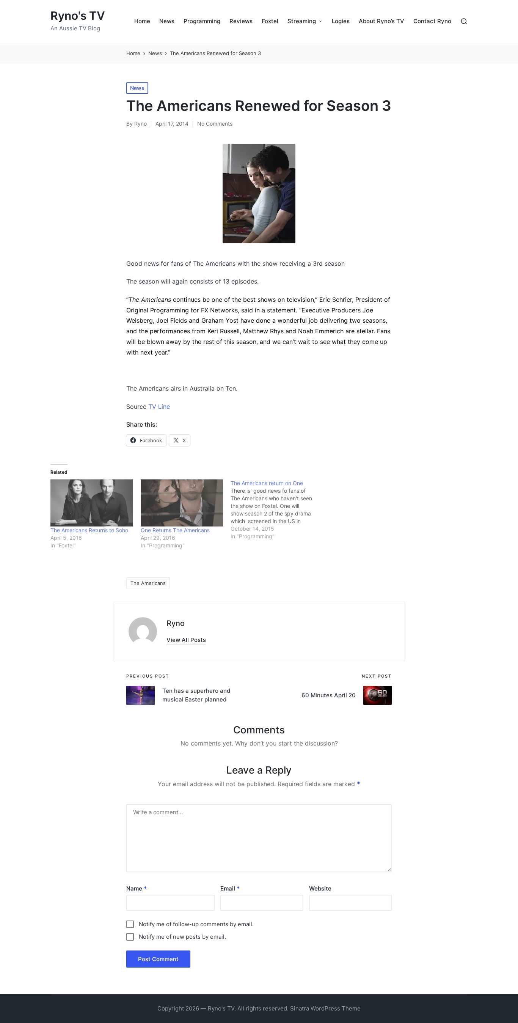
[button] (186, 640)
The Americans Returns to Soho (89, 530)
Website (320, 888)
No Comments (214, 123)
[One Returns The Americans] (182, 502)
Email (230, 888)
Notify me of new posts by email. (182, 936)
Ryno (175, 623)
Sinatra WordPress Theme (325, 1008)
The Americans (148, 583)
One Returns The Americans (175, 530)
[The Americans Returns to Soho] (91, 502)
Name (136, 888)
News (137, 88)
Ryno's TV (77, 15)
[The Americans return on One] (276, 509)
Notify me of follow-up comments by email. (196, 924)
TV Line (159, 406)
